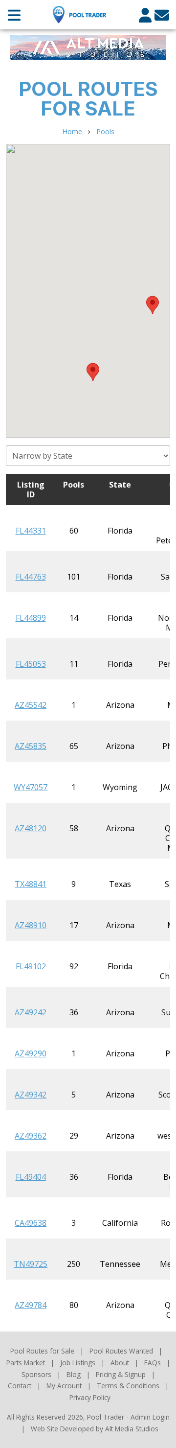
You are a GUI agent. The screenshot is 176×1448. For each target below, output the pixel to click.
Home (72, 131)
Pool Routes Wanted (121, 1350)
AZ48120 (30, 828)
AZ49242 (30, 1012)
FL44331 (31, 530)
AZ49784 (30, 1305)
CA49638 (30, 1222)
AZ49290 (30, 1053)
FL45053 (31, 663)
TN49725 (30, 1264)
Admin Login (150, 1417)
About (119, 1362)
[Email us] (162, 14)
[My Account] (145, 14)
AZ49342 (30, 1094)
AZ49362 (30, 1135)
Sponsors (36, 1374)
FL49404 (31, 1176)
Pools (105, 131)
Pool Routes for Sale (42, 1350)
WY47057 (30, 787)
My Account (64, 1385)
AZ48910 (30, 925)
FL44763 (31, 576)
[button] (93, 372)
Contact (19, 1385)
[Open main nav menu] (14, 14)
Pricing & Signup (121, 1374)
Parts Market (25, 1362)
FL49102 (31, 966)
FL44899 (31, 617)
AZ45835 (30, 746)
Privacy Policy (89, 1397)
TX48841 (30, 884)
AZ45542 (30, 705)
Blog (73, 1374)
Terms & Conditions (128, 1385)
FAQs (152, 1362)
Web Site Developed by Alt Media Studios (94, 1428)
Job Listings (77, 1362)
